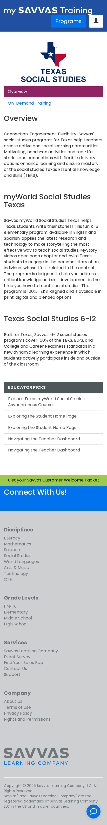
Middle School (18, 618)
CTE (8, 579)
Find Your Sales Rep (23, 663)
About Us (13, 701)
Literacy (12, 538)
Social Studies (17, 556)
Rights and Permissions (27, 719)
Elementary (16, 612)
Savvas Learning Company (31, 651)
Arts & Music (16, 568)
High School (16, 624)
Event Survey (17, 657)
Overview (17, 91)
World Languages (21, 562)
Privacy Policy (18, 713)
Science (12, 550)
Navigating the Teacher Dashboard (44, 439)
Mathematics (17, 544)
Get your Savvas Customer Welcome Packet (53, 480)
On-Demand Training (29, 103)
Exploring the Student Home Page (42, 416)
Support (12, 674)
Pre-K (10, 606)
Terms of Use (17, 707)
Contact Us (15, 668)
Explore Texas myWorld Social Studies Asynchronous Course (46, 402)
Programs (68, 21)
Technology (16, 573)
